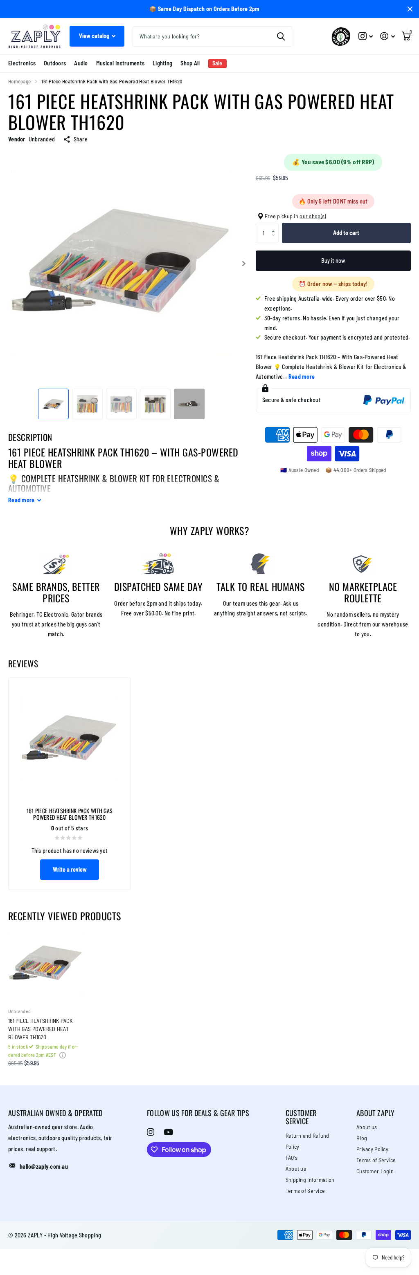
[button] (275, 226)
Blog (361, 1137)
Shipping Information (310, 1179)
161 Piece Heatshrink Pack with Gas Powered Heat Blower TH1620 (40, 1028)
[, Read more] (365, 36)
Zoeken (281, 36)
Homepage (19, 81)
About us (296, 1168)
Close (410, 9)
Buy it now (333, 260)
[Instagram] (150, 1132)
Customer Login (375, 1171)
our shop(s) (313, 215)
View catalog (94, 35)
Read (21, 500)
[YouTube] (168, 1132)
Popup (62, 1055)
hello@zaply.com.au (44, 1166)
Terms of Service (305, 1190)
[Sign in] (387, 36)
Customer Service (301, 1117)
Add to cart (346, 232)
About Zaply (375, 1112)
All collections (22, 63)
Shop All (190, 63)
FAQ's (291, 1157)
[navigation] (53, 404)
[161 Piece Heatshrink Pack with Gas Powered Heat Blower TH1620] (45, 963)
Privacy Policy (372, 1148)
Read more (301, 376)
